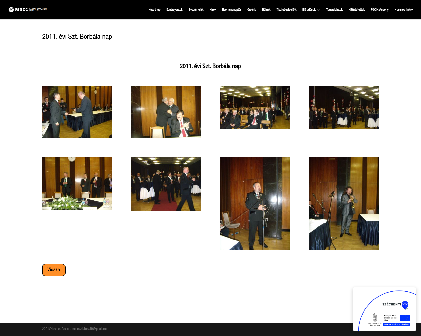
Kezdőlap (154, 9)
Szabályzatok (174, 9)
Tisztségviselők (286, 9)
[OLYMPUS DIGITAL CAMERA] (77, 138)
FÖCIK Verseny (380, 9)
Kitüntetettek (357, 9)
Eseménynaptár (231, 9)
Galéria (251, 9)
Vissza (54, 270)
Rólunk (266, 9)
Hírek (213, 9)
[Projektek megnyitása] (384, 309)
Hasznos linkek (404, 9)
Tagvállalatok (334, 9)
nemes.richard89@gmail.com (90, 328)
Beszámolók (196, 9)
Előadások (309, 9)
